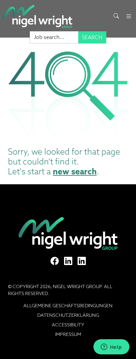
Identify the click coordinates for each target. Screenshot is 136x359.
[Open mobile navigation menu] (128, 16)
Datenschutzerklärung (68, 315)
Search (92, 37)
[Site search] (116, 16)
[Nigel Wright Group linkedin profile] (82, 261)
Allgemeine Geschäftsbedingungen (68, 306)
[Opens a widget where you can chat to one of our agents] (111, 347)
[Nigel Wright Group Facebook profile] (55, 261)
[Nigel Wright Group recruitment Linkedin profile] (68, 261)
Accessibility (68, 325)
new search (75, 171)
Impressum (68, 334)
